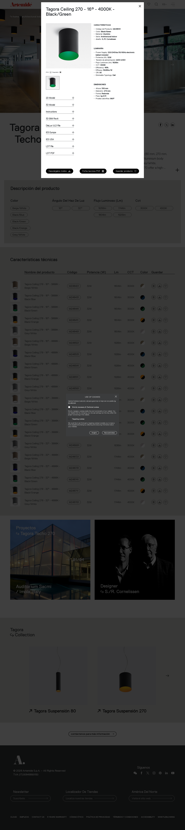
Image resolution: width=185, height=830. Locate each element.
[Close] (116, 396)
